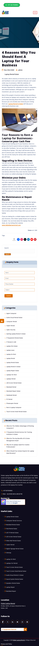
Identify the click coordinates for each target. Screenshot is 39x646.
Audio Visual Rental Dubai (14, 317)
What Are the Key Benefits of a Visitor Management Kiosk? (18, 439)
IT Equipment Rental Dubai (14, 338)
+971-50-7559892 (12, 5)
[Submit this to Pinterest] (35, 239)
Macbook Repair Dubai (13, 391)
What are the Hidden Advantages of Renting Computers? (20, 427)
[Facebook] (3, 622)
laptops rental (11, 379)
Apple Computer (11, 313)
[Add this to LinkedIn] (28, 239)
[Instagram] (21, 239)
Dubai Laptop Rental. (19, 640)
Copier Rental (10, 325)
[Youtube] (31, 239)
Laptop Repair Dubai (12, 370)
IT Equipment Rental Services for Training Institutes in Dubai (19, 433)
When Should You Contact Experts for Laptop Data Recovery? (20, 452)
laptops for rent (11, 375)
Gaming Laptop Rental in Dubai (15, 334)
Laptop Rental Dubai (12, 74)
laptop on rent (11, 354)
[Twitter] (7, 622)
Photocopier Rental (12, 403)
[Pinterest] (27, 622)
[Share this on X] (25, 239)
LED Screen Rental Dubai (13, 383)
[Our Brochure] (2, 321)
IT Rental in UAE (11, 342)
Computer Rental (11, 321)
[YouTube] (17, 622)
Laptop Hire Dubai (12, 346)
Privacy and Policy (6, 644)
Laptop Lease (10, 350)
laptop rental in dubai (13, 366)
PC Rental (9, 399)
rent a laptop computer (13, 407)
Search (6, 248)
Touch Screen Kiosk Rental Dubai (16, 411)
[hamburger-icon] (35, 12)
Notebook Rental (11, 395)
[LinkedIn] (12, 622)
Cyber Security (10, 330)
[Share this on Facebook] (18, 239)
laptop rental (10, 358)
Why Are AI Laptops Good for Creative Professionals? (17, 446)
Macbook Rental (11, 387)
